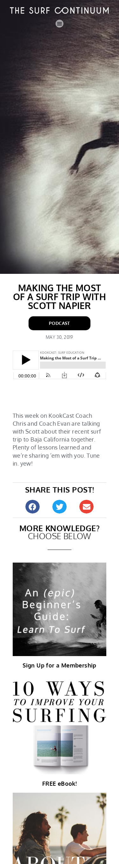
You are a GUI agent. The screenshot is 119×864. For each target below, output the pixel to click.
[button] (60, 24)
